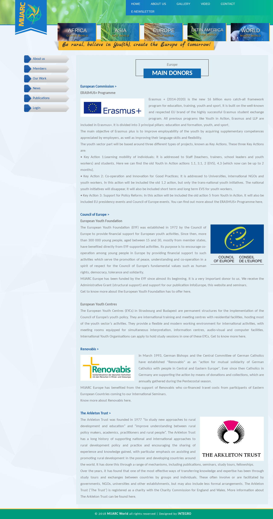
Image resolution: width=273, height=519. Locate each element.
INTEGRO (184, 514)
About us (158, 4)
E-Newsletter (142, 11)
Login (36, 108)
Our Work (39, 78)
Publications (41, 98)
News (36, 88)
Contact (228, 4)
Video (205, 4)
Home (135, 4)
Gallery (183, 4)
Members (39, 68)
